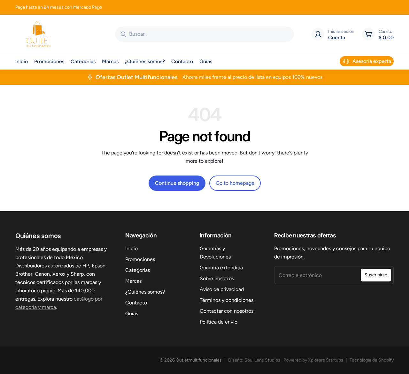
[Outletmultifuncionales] (38, 34)
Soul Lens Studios (262, 360)
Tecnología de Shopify (372, 360)
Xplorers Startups (325, 360)
